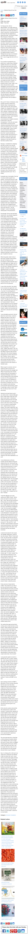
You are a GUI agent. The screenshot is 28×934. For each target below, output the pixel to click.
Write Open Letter (22, 6)
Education (22, 193)
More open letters (23, 159)
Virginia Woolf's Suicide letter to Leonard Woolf (23, 94)
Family (21, 198)
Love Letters (23, 201)
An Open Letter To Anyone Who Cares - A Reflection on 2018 (23, 252)
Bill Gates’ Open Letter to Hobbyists (23, 143)
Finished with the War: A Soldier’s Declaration (23, 130)
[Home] (4, 2)
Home (2, 10)
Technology (22, 205)
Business (22, 187)
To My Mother (23, 214)
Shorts (21, 182)
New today (24, 155)
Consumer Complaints (11, 815)
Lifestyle (22, 199)
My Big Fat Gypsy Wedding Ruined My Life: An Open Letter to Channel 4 (23, 33)
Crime (21, 191)
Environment (22, 196)
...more (25, 83)
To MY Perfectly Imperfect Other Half (23, 292)
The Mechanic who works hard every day (23, 230)
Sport (21, 204)
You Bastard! (23, 207)
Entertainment (23, 195)
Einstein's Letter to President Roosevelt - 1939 (23, 119)
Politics (21, 184)
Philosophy (22, 202)
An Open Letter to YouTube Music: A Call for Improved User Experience (23, 221)
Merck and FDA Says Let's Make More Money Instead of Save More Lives (7, 865)
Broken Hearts (23, 185)
